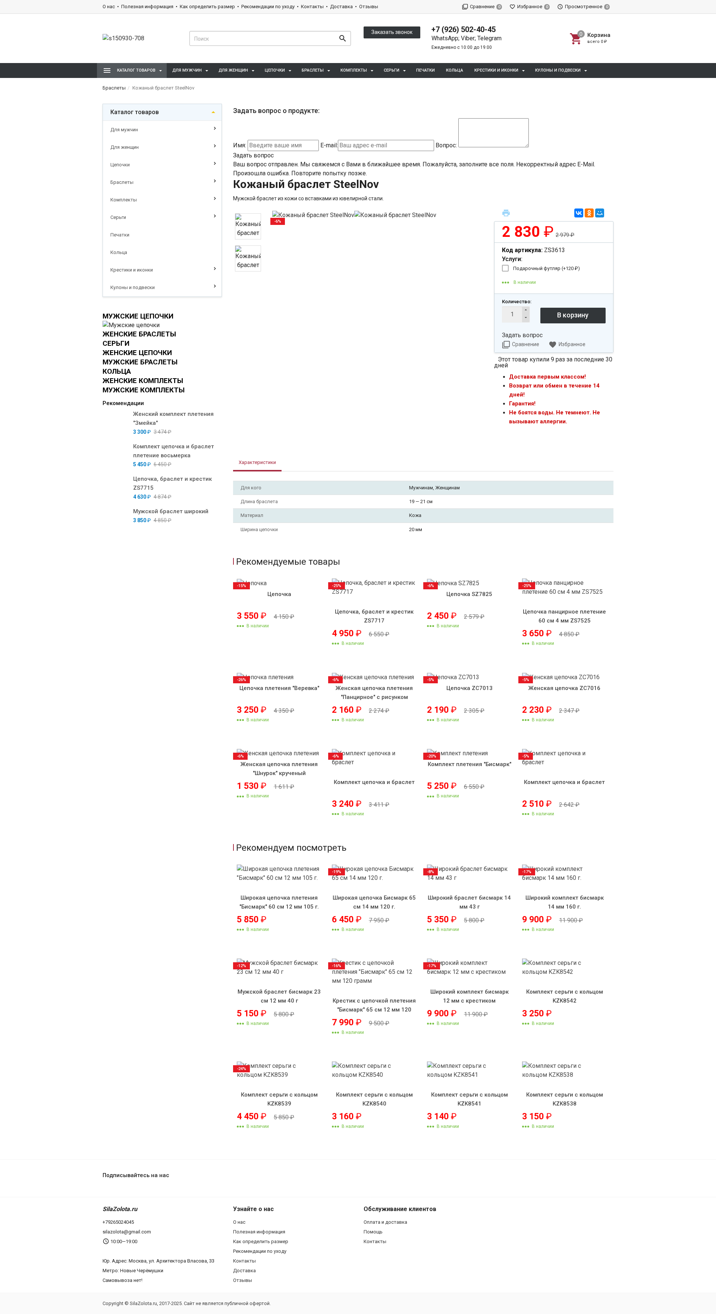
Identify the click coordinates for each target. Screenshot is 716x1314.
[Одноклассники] (589, 212)
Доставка (341, 6)
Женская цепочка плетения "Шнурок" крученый (279, 769)
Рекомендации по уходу (268, 6)
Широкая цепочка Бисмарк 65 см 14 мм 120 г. (374, 902)
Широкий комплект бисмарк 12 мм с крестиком (469, 996)
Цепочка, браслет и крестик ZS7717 (374, 616)
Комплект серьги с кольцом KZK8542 (564, 996)
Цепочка (279, 594)
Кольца (454, 70)
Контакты (312, 6)
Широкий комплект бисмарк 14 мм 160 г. (564, 902)
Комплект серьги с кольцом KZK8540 (374, 1099)
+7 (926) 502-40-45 (463, 29)
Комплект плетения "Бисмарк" (469, 764)
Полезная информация (147, 6)
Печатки (425, 70)
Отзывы (368, 6)
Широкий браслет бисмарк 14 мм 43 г (469, 902)
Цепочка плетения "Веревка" (279, 688)
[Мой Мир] (599, 212)
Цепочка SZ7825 (469, 594)
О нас (109, 6)
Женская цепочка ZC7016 (564, 688)
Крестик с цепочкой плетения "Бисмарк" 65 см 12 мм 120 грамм (374, 1009)
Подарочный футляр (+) (546, 268)
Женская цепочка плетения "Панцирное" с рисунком (374, 692)
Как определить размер (207, 6)
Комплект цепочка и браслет (374, 782)
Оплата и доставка (385, 1222)
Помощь (373, 1232)
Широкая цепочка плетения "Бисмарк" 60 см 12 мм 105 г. (279, 902)
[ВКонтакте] (578, 212)
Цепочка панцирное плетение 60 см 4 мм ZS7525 (564, 616)
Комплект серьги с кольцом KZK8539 (279, 1099)
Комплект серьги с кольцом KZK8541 (469, 1099)
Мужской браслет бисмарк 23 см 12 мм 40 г (279, 996)
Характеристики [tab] (257, 462)
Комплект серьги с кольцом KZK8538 (564, 1099)
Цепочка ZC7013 (469, 688)
